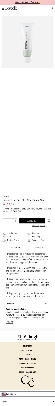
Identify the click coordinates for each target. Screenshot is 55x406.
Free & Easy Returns (38, 226)
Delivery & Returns (27, 363)
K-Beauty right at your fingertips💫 (27, 2)
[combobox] (27, 394)
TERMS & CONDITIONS (27, 359)
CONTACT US (27, 346)
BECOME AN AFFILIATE (27, 372)
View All (10, 322)
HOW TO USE (40, 248)
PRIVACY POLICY (27, 368)
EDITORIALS (27, 355)
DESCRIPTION (15, 248)
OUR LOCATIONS (27, 350)
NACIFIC (6, 197)
